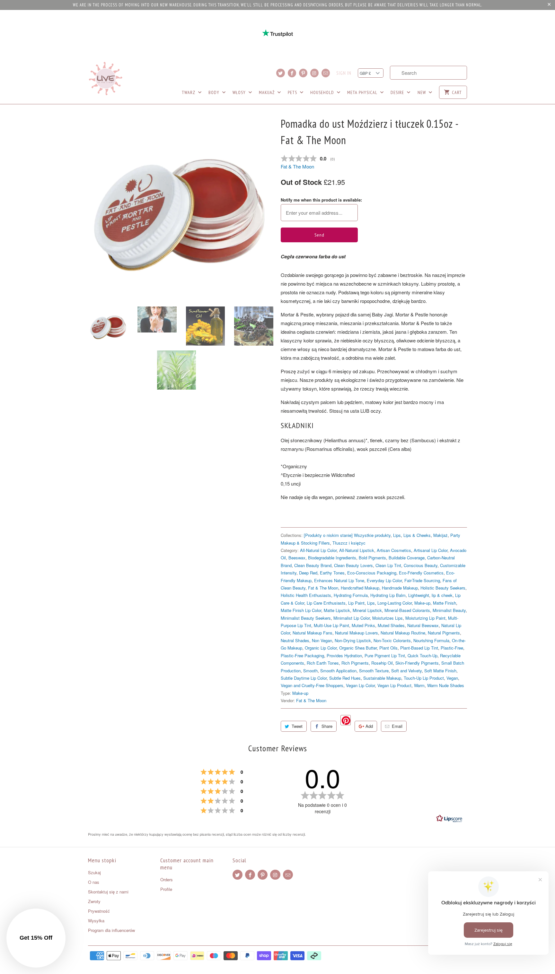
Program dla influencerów (111, 930)
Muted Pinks (363, 625)
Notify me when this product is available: (321, 200)
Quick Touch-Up (422, 655)
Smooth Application (338, 671)
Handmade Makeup (400, 588)
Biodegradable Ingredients (332, 558)
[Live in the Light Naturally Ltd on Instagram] (314, 73)
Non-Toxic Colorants (392, 640)
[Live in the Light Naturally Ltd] (105, 78)
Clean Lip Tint (388, 565)
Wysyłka (96, 921)
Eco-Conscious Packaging (371, 573)
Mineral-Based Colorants (407, 610)
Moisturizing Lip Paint (425, 618)
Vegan (452, 678)
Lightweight (418, 595)
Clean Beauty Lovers (353, 565)
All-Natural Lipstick (356, 550)
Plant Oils (388, 648)
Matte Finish (444, 603)
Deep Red (308, 573)
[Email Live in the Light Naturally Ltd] (326, 73)
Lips (397, 535)
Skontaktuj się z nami (108, 892)
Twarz (189, 92)
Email (397, 726)
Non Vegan (322, 640)
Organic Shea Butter (358, 648)
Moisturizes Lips (387, 618)
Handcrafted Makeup (360, 588)
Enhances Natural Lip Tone (339, 580)
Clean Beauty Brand (312, 565)
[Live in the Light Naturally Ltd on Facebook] (292, 73)
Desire (398, 92)
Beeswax (296, 558)
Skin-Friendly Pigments (417, 663)
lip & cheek (442, 595)
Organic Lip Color (321, 648)
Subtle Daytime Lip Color (304, 678)
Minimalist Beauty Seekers (306, 618)
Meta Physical (363, 92)
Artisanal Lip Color (430, 550)
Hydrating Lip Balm (388, 595)
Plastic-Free (452, 648)
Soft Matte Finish (440, 671)
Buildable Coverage (407, 558)
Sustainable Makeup (382, 678)
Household (322, 92)
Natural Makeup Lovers (356, 633)
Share (327, 726)
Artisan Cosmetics (394, 550)
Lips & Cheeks (417, 535)
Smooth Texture (374, 671)
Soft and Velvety (406, 671)
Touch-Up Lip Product (424, 678)
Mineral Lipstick (367, 610)
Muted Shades (391, 625)
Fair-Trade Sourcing (422, 580)
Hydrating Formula (351, 595)
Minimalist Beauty (449, 610)
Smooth (310, 671)
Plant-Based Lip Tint (419, 648)
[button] (36, 938)
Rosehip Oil (382, 663)
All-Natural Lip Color (318, 550)
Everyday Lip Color (384, 580)
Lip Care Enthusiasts (326, 603)
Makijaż (267, 92)
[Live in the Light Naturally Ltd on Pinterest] (303, 73)
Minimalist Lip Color (351, 618)
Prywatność (99, 911)
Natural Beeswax (423, 625)
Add (369, 726)
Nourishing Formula (431, 640)
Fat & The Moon (297, 166)
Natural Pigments (444, 633)
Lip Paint (356, 603)
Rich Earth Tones (323, 663)
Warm (419, 685)
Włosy (240, 92)
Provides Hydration (344, 655)
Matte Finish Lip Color (301, 610)
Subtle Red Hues (345, 678)
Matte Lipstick (337, 610)
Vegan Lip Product (394, 685)
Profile (166, 889)
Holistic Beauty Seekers (442, 588)
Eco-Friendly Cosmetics (421, 573)
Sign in (343, 73)
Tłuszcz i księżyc (349, 543)
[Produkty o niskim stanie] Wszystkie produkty (347, 535)
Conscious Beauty (420, 565)
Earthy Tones (332, 573)
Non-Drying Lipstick (353, 640)
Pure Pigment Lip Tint (385, 655)
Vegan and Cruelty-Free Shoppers (312, 685)
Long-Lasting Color (394, 603)
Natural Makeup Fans (312, 633)
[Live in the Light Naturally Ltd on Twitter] (280, 73)
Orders (166, 879)
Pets (293, 92)
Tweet (297, 726)
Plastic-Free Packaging (302, 655)
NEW (422, 92)
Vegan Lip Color (360, 685)
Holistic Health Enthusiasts (306, 595)
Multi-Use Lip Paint (331, 625)
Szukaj (94, 872)
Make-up (422, 603)
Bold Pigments (372, 558)
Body (214, 92)
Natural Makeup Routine (403, 633)
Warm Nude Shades (445, 685)
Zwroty (94, 901)
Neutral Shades (295, 640)
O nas (93, 882)
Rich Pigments (355, 663)
